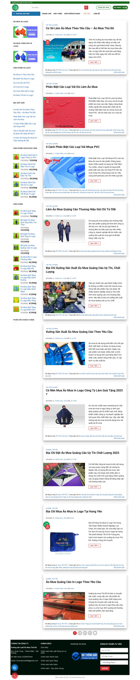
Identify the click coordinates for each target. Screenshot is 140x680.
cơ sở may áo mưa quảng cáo (68, 626)
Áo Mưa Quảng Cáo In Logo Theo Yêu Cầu (73, 582)
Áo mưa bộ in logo (93, 494)
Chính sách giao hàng (49, 661)
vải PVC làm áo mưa (107, 192)
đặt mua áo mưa (95, 436)
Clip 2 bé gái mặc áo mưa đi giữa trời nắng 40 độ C (24, 132)
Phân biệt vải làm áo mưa (54, 192)
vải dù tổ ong (66, 132)
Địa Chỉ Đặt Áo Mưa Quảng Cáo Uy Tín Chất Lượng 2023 (82, 452)
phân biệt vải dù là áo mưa (115, 130)
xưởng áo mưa (87, 497)
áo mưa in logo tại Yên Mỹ (106, 565)
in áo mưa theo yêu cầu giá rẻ (89, 70)
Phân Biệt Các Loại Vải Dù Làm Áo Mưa (24, 118)
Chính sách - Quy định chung (52, 668)
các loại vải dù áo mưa (97, 130)
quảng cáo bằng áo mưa (113, 251)
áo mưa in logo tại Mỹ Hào (88, 565)
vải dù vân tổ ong (85, 132)
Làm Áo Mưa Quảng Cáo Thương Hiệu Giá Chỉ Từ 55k (81, 209)
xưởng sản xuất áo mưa (53, 72)
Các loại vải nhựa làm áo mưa (89, 190)
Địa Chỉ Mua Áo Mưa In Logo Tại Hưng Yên (74, 511)
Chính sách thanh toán (49, 657)
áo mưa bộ (82, 494)
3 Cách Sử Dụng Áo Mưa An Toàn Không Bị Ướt (25, 139)
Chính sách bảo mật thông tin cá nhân (53, 652)
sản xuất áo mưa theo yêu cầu (110, 70)
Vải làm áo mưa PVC (87, 192)
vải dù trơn (75, 132)
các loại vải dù (84, 130)
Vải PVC (97, 192)
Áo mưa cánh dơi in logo (23, 91)
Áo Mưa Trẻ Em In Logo (23, 95)
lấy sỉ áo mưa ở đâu (101, 373)
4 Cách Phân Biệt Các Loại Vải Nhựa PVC (24, 125)
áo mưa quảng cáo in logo (57, 497)
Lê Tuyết (73, 34)
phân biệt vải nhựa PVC (71, 192)
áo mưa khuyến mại (96, 624)
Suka (72, 93)
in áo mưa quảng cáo (74, 497)
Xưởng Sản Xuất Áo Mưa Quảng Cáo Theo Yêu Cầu (79, 331)
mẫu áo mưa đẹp (107, 436)
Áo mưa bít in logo (21, 87)
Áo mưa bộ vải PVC (21, 83)
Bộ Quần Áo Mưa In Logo (23, 79)
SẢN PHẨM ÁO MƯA (72, 14)
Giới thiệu (44, 647)
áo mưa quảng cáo (85, 315)
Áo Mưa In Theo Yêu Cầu (23, 74)
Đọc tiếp (94, 62)
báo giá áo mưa (97, 315)
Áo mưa (55, 25)
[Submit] (86, 8)
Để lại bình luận (119, 72)
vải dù (47, 132)
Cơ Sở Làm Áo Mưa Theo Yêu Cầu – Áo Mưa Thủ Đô (24, 111)
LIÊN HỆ (97, 14)
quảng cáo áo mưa (97, 251)
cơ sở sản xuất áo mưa (86, 373)
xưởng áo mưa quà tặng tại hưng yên (75, 567)
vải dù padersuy (55, 132)
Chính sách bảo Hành (49, 664)
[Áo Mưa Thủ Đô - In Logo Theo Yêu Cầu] (20, 7)
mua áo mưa (118, 436)
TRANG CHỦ (46, 14)
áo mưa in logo (84, 436)
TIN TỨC (86, 14)
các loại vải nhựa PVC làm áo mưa (111, 190)
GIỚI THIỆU (57, 14)
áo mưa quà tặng (85, 251)
